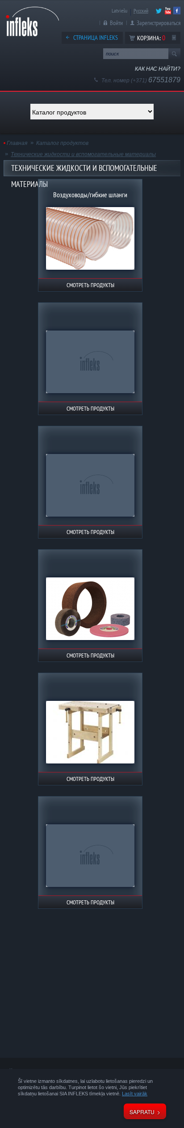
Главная (17, 143)
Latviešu (119, 10)
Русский (141, 10)
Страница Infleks (95, 38)
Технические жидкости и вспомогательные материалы (83, 154)
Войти (116, 23)
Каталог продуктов (62, 143)
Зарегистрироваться (158, 23)
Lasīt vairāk (134, 1093)
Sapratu (142, 1111)
